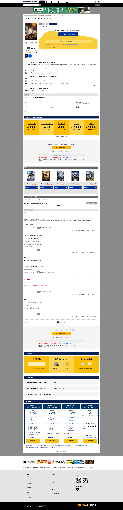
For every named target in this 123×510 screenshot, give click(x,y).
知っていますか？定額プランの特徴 (57, 459)
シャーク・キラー (28, 183)
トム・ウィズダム (62, 83)
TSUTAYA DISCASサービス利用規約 (37, 467)
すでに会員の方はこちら (74, 37)
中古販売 (29, 497)
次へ (64, 205)
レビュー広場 (54, 489)
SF (46, 26)
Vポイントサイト (55, 493)
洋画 (43, 26)
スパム (41, 302)
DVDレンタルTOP (27, 15)
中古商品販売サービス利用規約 (49, 467)
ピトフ (32, 78)
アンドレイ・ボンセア (35, 80)
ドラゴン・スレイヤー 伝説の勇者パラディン (39, 90)
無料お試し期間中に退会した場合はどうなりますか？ (42, 382)
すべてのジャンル (34, 15)
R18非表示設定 (30, 498)
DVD (42, 2)
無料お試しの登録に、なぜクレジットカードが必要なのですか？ (45, 388)
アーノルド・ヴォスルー (53, 83)
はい (38, 227)
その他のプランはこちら (62, 37)
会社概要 (24, 467)
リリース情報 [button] (53, 5)
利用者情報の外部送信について (83, 467)
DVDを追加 (27, 187)
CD (48, 2)
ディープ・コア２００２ (73, 183)
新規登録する (33, 440)
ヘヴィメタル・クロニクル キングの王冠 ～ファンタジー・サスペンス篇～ (97, 183)
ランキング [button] (62, 5)
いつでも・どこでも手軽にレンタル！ (29, 459)
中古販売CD (62, 2)
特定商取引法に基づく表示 (72, 467)
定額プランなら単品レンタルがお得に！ (72, 459)
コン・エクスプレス (57, 183)
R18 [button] (97, 5)
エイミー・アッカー (34, 83)
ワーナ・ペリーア (69, 83)
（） (36, 52)
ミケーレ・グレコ (43, 80)
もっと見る (95, 85)
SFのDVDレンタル (48, 15)
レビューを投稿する (91, 203)
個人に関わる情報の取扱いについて (61, 467)
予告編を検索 (33, 48)
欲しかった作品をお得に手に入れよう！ (43, 459)
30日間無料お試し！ (68, 34)
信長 (41, 238)
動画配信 (69, 2)
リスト (95, 2)
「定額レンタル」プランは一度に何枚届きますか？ (41, 394)
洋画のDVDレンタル (41, 15)
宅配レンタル (30, 494)
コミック (54, 2)
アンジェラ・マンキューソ (36, 81)
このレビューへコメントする (92, 230)
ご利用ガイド (86, 5)
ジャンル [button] (45, 5)
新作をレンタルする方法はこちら (71, 44)
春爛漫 (41, 215)
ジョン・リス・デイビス (43, 83)
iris (40, 260)
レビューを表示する (27, 287)
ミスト (41, 282)
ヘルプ (92, 5)
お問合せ (54, 483)
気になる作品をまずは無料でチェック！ (86, 459)
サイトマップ (91, 467)
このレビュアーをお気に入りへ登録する (78, 230)
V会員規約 (28, 467)
